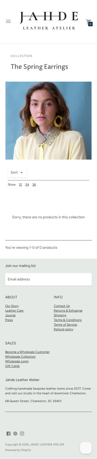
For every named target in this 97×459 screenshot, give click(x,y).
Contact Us (62, 306)
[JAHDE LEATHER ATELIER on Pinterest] (15, 433)
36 (34, 184)
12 (20, 184)
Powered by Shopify (18, 450)
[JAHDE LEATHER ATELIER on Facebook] (8, 433)
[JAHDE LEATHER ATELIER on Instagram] (22, 433)
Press (9, 320)
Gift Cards (12, 366)
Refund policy (63, 329)
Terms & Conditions (68, 320)
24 (27, 184)
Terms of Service (65, 324)
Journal (10, 315)
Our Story (12, 306)
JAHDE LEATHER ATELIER (47, 444)
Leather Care (14, 310)
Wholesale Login (17, 361)
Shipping (60, 315)
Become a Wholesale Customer (27, 352)
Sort (14, 172)
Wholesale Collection (20, 356)
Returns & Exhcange (68, 310)
